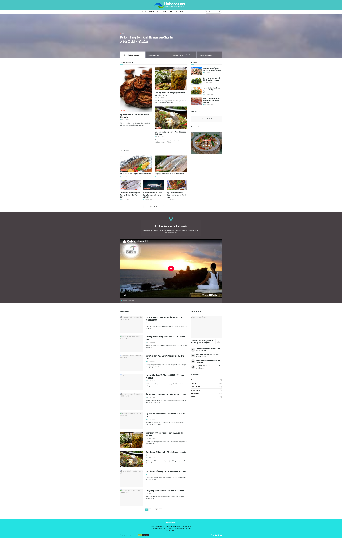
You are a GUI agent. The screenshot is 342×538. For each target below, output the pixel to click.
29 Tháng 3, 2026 (151, 361)
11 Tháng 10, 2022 (208, 94)
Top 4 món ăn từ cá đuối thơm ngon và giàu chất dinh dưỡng (176, 195)
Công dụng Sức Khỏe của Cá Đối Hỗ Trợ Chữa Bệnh (169, 174)
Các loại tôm (161, 12)
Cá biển (144, 12)
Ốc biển (151, 12)
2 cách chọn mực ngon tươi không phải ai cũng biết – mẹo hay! (211, 100)
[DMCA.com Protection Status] (143, 535)
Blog (181, 12)
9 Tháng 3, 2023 (160, 136)
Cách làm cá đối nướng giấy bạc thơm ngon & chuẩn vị (135, 174)
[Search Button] (220, 12)
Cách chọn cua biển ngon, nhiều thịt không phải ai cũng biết (202, 341)
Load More (153, 206)
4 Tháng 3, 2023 (171, 199)
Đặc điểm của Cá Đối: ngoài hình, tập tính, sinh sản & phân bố (153, 195)
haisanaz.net (134, 535)
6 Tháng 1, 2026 (151, 397)
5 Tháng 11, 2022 (208, 82)
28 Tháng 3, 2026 (151, 323)
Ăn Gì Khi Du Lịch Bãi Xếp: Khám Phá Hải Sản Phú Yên (166, 394)
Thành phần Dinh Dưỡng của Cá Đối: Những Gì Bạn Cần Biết (130, 195)
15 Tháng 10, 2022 (208, 104)
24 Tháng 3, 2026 (151, 342)
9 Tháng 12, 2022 (207, 148)
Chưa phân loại (196, 390)
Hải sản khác (173, 12)
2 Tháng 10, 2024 (125, 119)
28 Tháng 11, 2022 (208, 72)
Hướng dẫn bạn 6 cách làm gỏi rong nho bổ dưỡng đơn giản (211, 90)
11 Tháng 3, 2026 (151, 380)
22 (156, 510)
